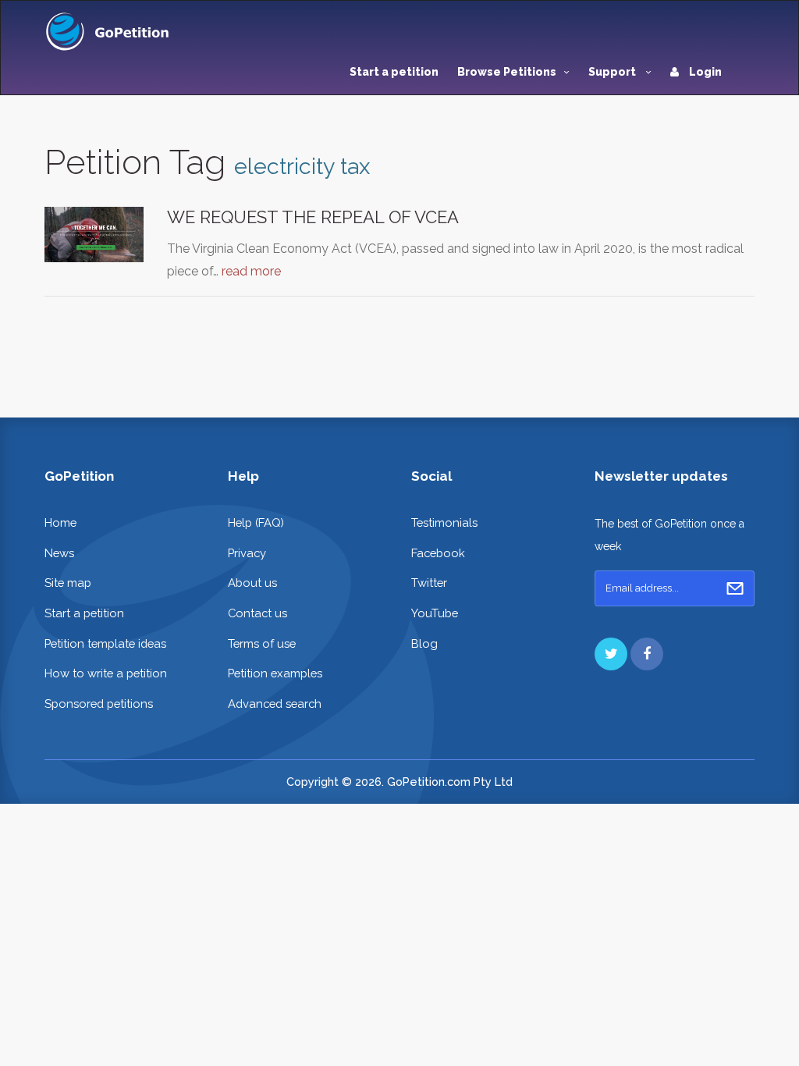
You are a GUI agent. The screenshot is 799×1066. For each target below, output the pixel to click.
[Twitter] (611, 654)
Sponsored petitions (98, 703)
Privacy (247, 553)
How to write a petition (105, 673)
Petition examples (275, 673)
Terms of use (262, 643)
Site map (67, 582)
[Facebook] (646, 654)
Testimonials (444, 522)
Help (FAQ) (256, 522)
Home (60, 522)
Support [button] (613, 72)
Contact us (257, 613)
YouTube (434, 613)
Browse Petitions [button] (506, 72)
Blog (424, 643)
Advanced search (274, 703)
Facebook (438, 553)
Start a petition (394, 72)
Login (704, 72)
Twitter (429, 582)
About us (252, 582)
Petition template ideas (105, 643)
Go (735, 588)
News (59, 553)
